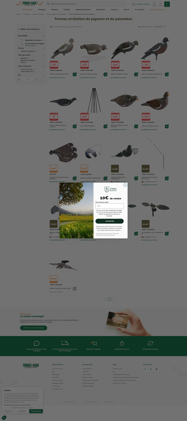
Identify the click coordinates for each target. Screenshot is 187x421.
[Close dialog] (125, 185)
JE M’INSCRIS (109, 221)
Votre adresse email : (102, 202)
